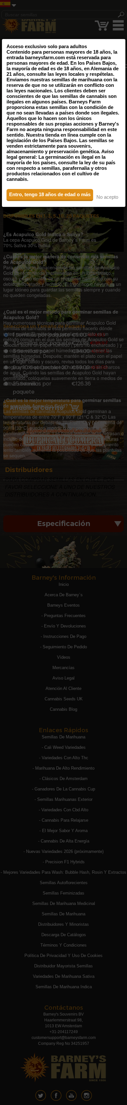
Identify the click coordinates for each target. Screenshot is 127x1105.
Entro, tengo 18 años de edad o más (50, 194)
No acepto (107, 197)
